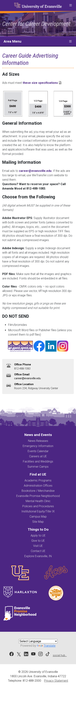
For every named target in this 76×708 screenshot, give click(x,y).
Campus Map (38, 516)
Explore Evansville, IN (38, 556)
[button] (70, 5)
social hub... (60, 655)
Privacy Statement (56, 680)
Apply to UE (38, 535)
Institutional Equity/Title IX (38, 511)
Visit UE (38, 546)
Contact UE (38, 551)
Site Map (38, 521)
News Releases (38, 441)
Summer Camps (38, 466)
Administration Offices (38, 485)
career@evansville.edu (35, 171)
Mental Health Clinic (38, 501)
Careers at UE (38, 456)
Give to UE (38, 540)
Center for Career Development (36, 23)
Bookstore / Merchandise (38, 491)
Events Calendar (38, 451)
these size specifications (40, 83)
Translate (50, 645)
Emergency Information (38, 446)
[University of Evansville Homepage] (38, 5)
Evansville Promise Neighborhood (38, 496)
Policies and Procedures (38, 506)
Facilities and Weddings (38, 461)
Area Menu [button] (12, 41)
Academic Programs (38, 480)
